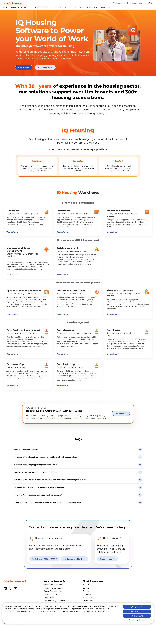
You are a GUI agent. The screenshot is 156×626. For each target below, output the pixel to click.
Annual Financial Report (53, 588)
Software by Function (40, 7)
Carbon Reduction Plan (53, 591)
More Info (139, 611)
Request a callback (74, 559)
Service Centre (119, 3)
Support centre (106, 559)
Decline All (138, 616)
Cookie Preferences (51, 594)
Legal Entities (49, 598)
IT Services (59, 7)
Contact (142, 3)
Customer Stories (76, 7)
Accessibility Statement (53, 585)
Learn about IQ (43, 67)
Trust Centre (132, 3)
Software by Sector (18, 7)
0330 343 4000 (46, 559)
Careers (86, 588)
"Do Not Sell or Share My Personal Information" (87, 611)
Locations (87, 594)
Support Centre (89, 598)
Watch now (119, 413)
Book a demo (23, 67)
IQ (4, 7)
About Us (104, 7)
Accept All (139, 607)
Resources (90, 7)
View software (12, 232)
